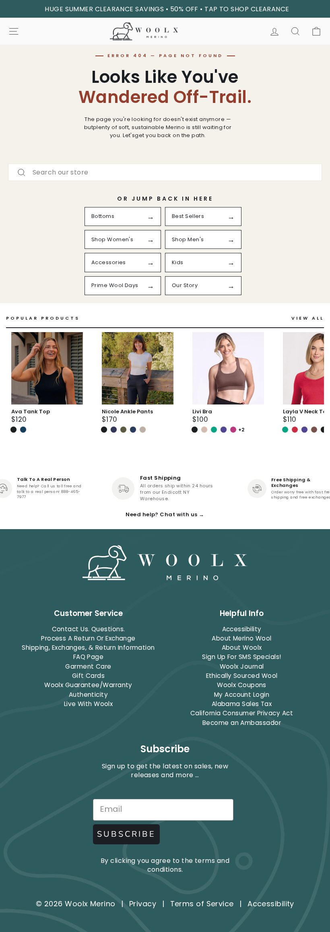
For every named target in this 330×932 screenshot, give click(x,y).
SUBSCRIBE (126, 834)
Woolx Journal (242, 666)
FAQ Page (88, 657)
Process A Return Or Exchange (88, 638)
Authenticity (88, 694)
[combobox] (165, 172)
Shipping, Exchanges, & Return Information (88, 647)
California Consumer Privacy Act (241, 713)
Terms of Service (202, 904)
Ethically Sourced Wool (242, 675)
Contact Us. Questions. (88, 629)
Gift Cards (88, 675)
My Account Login (241, 694)
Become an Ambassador (241, 723)
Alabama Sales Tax (242, 704)
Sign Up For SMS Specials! (241, 657)
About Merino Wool (242, 638)
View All (307, 318)
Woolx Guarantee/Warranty (88, 685)
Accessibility (242, 629)
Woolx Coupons (241, 685)
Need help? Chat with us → (165, 514)
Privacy (142, 904)
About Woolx (242, 647)
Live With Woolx (88, 704)
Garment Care (88, 666)
